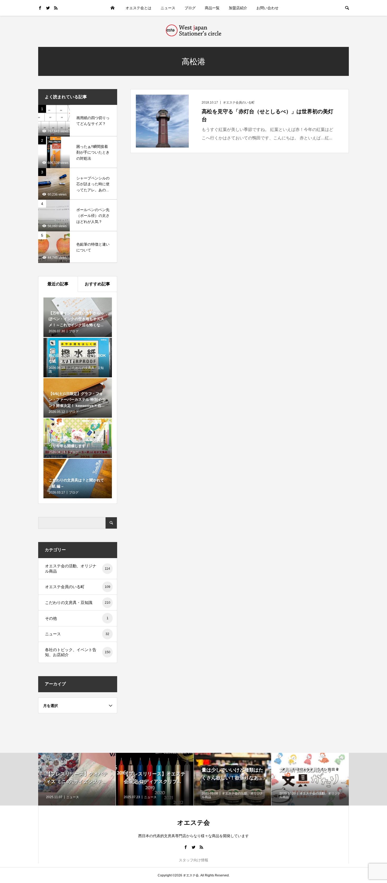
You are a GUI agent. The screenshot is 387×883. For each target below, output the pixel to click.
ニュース (168, 8)
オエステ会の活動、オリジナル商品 (77, 568)
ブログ (190, 8)
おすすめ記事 (97, 284)
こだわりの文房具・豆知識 (77, 602)
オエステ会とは (138, 8)
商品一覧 (212, 8)
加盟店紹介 (238, 8)
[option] (77, 779)
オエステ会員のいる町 (77, 586)
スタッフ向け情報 (193, 860)
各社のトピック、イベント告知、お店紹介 (77, 652)
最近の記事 (57, 284)
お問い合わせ (267, 8)
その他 (76, 618)
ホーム (112, 8)
